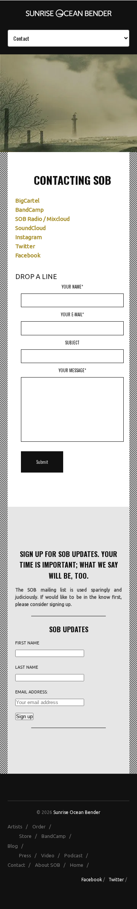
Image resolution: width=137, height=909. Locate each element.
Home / (81, 865)
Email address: (31, 692)
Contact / (21, 865)
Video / (52, 855)
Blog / (17, 846)
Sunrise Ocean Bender (76, 812)
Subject (72, 342)
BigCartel (27, 200)
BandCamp (29, 209)
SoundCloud (30, 228)
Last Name (26, 667)
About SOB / (52, 865)
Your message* (72, 370)
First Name (27, 643)
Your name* (72, 287)
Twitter (25, 246)
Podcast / (77, 855)
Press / (29, 855)
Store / (29, 836)
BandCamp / (58, 836)
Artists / (19, 826)
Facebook (27, 255)
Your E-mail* (72, 314)
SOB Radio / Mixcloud (42, 219)
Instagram (28, 237)
